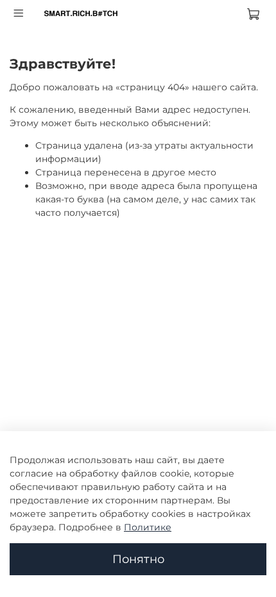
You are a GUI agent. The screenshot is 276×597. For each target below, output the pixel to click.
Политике (147, 527)
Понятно (138, 559)
